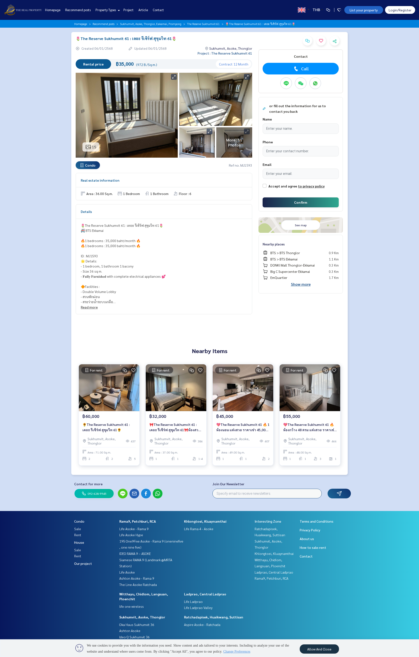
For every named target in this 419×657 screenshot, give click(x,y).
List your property (364, 10)
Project (128, 10)
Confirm (300, 202)
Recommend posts (78, 10)
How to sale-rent (313, 547)
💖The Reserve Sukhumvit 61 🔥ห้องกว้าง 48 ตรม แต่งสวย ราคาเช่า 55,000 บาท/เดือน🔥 (309, 427)
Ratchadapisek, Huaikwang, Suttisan (213, 617)
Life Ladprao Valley (198, 607)
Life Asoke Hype (131, 535)
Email (267, 164)
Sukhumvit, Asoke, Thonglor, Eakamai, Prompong (150, 24)
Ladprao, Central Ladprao (205, 594)
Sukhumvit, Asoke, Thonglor (142, 617)
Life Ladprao (193, 601)
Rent (77, 535)
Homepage (52, 10)
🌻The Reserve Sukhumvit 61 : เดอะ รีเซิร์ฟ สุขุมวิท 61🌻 (106, 427)
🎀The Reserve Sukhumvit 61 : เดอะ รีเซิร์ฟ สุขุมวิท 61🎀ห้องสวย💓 (175, 427)
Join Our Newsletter (228, 484)
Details (86, 211)
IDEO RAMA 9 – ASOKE (135, 553)
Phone (268, 142)
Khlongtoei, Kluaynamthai (205, 521)
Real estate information (100, 180)
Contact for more (88, 484)
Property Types (106, 10)
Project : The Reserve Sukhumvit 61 (225, 53)
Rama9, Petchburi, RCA (137, 521)
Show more (301, 284)
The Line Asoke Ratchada (138, 584)
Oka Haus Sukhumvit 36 (136, 624)
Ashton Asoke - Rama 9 (136, 578)
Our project (83, 563)
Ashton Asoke (129, 630)
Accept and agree (282, 186)
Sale (77, 529)
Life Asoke (127, 572)
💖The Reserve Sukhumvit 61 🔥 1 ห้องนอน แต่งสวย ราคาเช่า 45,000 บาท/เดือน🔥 (243, 427)
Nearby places (274, 244)
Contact (158, 10)
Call (305, 68)
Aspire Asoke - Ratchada (202, 624)
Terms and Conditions (316, 521)
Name (267, 119)
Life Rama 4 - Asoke (198, 529)
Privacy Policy (310, 530)
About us (307, 538)
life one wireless (131, 606)
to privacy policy (311, 186)
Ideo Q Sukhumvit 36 (134, 637)
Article (143, 10)
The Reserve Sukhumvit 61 (203, 24)
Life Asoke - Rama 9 (134, 529)
